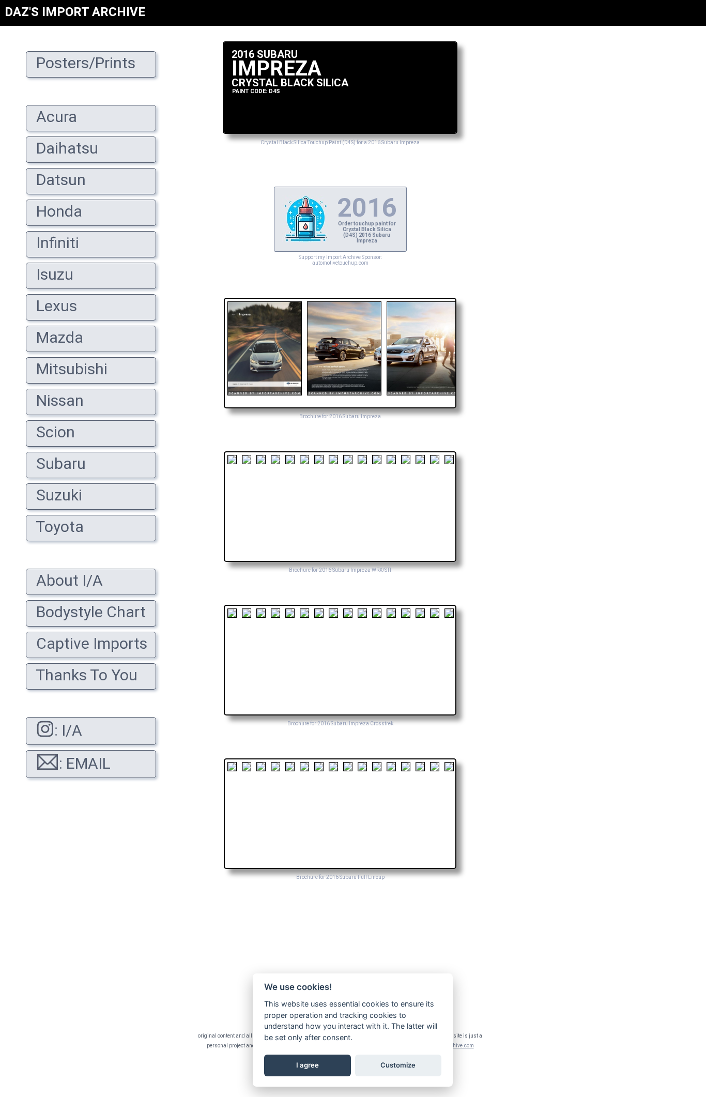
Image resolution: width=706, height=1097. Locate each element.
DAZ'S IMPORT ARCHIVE (75, 12)
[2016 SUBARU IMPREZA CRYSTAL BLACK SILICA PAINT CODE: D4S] (340, 131)
